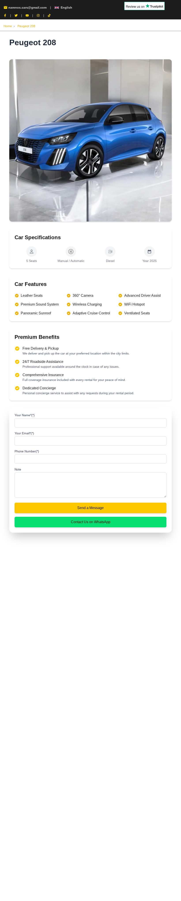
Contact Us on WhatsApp (90, 522)
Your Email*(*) (24, 433)
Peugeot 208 (26, 26)
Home (8, 26)
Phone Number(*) (27, 451)
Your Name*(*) (25, 415)
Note (18, 469)
